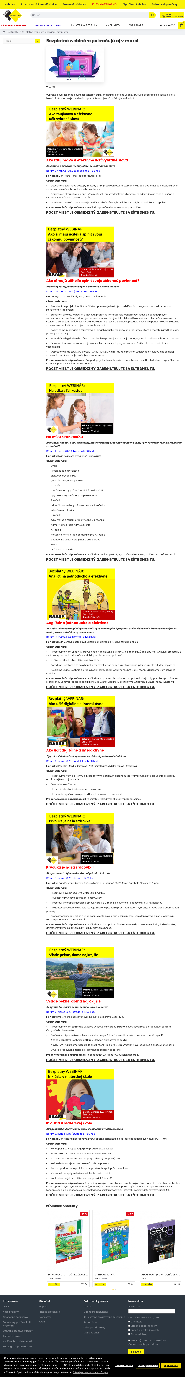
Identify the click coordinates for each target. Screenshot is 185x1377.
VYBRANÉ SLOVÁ (104, 1274)
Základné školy (139, 1334)
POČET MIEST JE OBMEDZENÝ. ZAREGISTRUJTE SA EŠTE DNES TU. (100, 212)
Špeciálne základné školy (144, 1330)
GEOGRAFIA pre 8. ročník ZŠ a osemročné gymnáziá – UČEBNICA (161, 1274)
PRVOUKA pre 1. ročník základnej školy (68, 1274)
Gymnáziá (136, 1321)
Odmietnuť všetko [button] (124, 1365)
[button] (113, 1289)
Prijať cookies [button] (171, 1365)
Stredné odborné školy (143, 1326)
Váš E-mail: (134, 1306)
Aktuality (13, 32)
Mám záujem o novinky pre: (143, 1317)
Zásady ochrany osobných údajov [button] (90, 1372)
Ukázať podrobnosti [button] (148, 1365)
